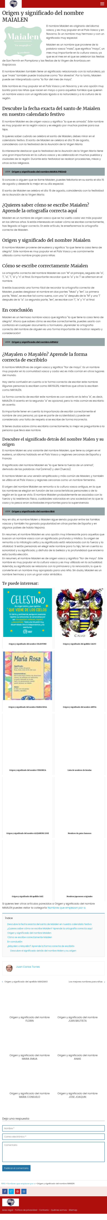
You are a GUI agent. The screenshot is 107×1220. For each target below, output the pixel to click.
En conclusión (14, 941)
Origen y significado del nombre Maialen (29, 932)
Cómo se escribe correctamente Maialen (29, 937)
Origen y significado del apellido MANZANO (26, 981)
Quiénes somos (59, 1210)
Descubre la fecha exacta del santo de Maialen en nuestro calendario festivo (49, 924)
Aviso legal (7, 1210)
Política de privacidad (26, 1210)
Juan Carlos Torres (28, 966)
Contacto (44, 1210)
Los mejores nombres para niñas (86, 981)
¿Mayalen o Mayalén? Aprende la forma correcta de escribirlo (40, 946)
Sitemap (73, 1210)
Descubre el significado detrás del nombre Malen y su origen (43, 950)
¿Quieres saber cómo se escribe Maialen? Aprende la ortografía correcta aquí (49, 928)
